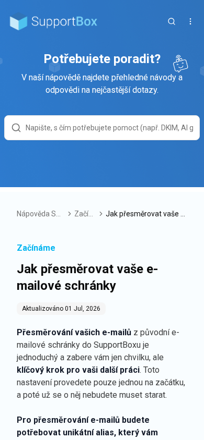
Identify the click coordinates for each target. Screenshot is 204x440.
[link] (146, 214)
